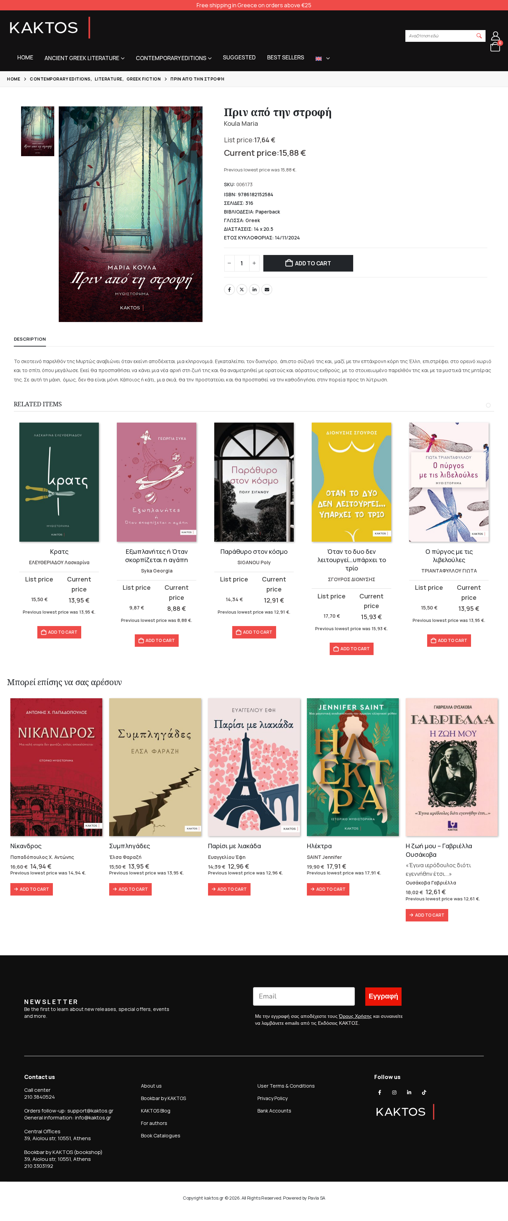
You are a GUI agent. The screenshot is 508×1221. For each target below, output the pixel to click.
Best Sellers (285, 57)
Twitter (241, 289)
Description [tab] (30, 339)
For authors (154, 1123)
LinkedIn (254, 289)
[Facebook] (379, 1092)
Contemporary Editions (171, 58)
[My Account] (495, 35)
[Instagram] (394, 1092)
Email (266, 289)
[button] (479, 36)
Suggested (239, 57)
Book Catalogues (160, 1135)
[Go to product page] (59, 482)
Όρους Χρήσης (355, 1016)
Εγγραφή (383, 996)
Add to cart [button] (62, 640)
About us (151, 1085)
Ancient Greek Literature (82, 58)
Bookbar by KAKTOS (163, 1098)
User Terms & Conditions (286, 1085)
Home (25, 57)
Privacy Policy (272, 1098)
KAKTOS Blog (155, 1110)
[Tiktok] (424, 1092)
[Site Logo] (50, 27)
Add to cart (313, 263)
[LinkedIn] (409, 1092)
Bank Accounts (274, 1110)
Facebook (229, 289)
